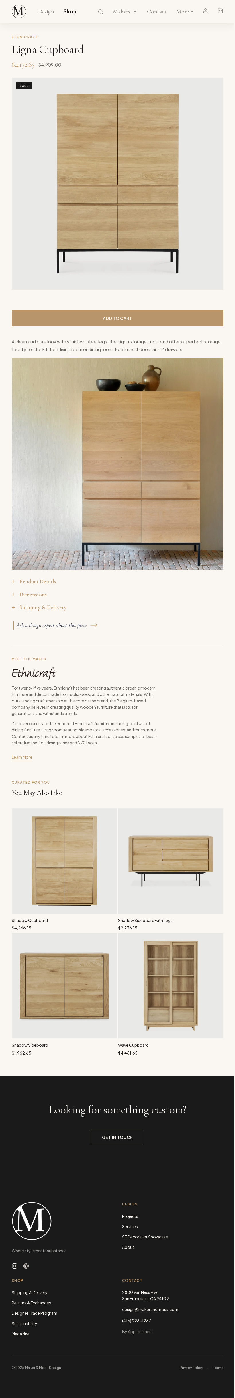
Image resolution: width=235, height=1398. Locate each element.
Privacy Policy (191, 1368)
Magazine (21, 1333)
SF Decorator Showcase (145, 1236)
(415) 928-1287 (136, 1320)
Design (46, 12)
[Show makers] (135, 11)
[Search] (100, 12)
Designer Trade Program (34, 1313)
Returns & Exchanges (31, 1302)
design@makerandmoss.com (150, 1309)
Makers (122, 12)
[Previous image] (22, 183)
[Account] (205, 10)
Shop (70, 12)
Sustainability (24, 1323)
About (128, 1247)
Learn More (22, 757)
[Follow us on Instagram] (14, 1266)
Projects (130, 1216)
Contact (157, 12)
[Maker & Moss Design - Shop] (19, 11)
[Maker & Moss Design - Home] (62, 1221)
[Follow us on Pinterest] (26, 1266)
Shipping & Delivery (30, 1292)
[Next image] (213, 183)
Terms (218, 1368)
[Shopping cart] (220, 10)
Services (130, 1226)
